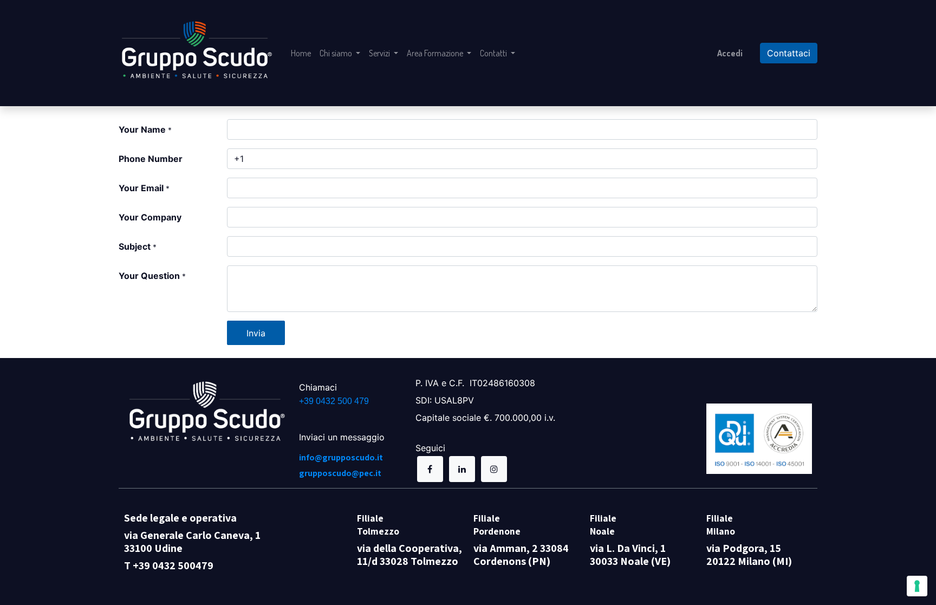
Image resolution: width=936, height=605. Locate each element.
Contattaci (788, 53)
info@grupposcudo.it (341, 457)
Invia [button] (255, 333)
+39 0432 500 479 (334, 401)
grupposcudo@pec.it (340, 473)
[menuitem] (301, 53)
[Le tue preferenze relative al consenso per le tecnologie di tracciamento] (917, 586)
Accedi (730, 53)
